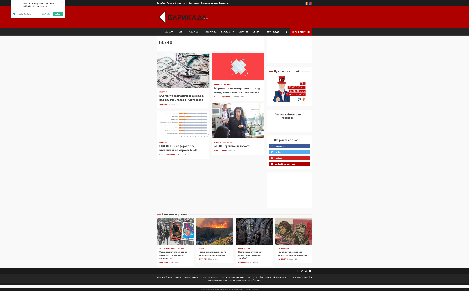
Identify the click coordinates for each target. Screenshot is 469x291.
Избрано (227, 84)
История (172, 248)
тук (258, 290)
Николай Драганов (222, 97)
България (169, 32)
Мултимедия (273, 32)
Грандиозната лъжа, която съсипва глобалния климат (214, 231)
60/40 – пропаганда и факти (238, 120)
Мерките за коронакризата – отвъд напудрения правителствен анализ (238, 66)
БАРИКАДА (163, 262)
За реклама (194, 3)
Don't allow (46, 14)
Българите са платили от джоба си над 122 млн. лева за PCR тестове (183, 70)
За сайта (161, 3)
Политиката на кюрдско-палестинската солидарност (293, 231)
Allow (58, 14)
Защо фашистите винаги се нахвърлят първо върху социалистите (175, 231)
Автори (170, 3)
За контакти (181, 3)
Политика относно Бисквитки (215, 3)
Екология (243, 32)
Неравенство (227, 32)
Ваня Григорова (221, 150)
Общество (193, 32)
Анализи (163, 248)
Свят (181, 32)
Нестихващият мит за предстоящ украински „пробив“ (254, 231)
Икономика (210, 32)
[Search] (286, 32)
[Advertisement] (267, 16)
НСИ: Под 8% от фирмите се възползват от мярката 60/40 (183, 124)
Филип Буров (164, 104)
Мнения (256, 32)
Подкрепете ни (302, 32)
